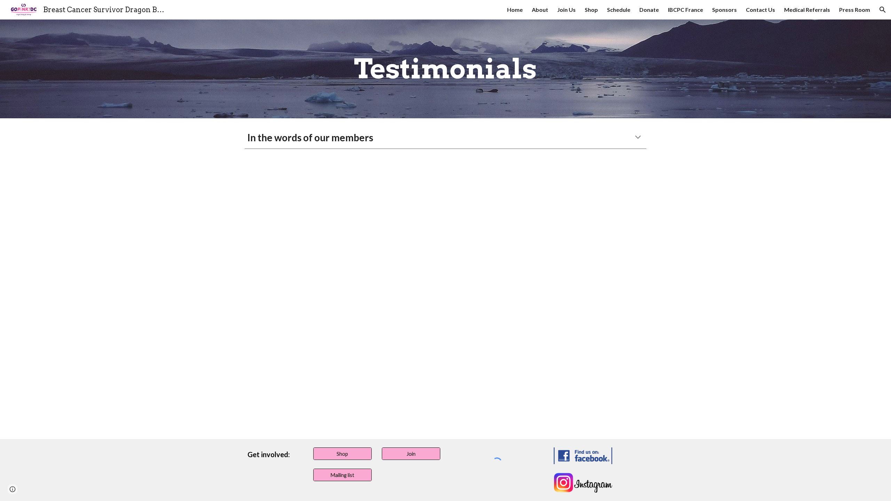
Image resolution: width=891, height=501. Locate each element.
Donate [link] (649, 9)
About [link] (540, 9)
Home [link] (515, 9)
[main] (445, 68)
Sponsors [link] (724, 9)
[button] (882, 9)
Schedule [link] (618, 9)
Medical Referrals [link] (807, 9)
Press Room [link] (854, 9)
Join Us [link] (566, 9)
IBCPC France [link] (685, 9)
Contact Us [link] (760, 9)
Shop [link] (591, 9)
